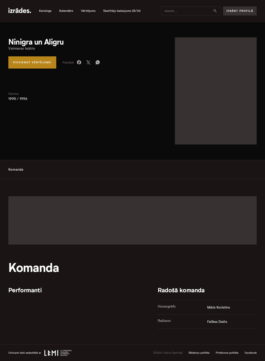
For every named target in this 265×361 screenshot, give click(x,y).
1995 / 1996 (17, 99)
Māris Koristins (218, 307)
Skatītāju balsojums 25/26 (122, 10)
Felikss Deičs (217, 322)
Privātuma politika (227, 352)
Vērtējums (88, 10)
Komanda (15, 169)
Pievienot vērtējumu (32, 62)
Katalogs (45, 10)
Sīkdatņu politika (199, 352)
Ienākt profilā (239, 11)
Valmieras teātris (21, 48)
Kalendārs (66, 10)
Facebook (251, 352)
